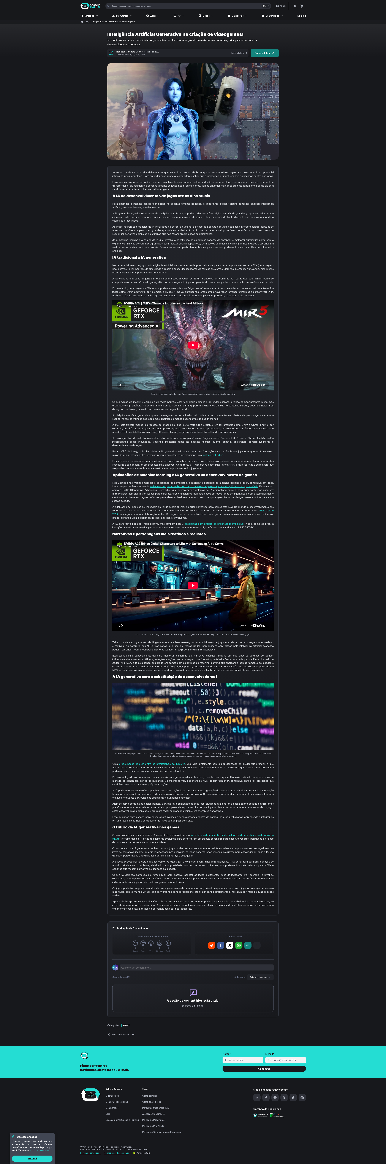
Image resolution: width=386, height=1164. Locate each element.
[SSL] (260, 1115)
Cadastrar (264, 1068)
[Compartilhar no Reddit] (211, 945)
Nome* (227, 1053)
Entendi (32, 1158)
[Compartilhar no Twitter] (229, 945)
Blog (303, 15)
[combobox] (260, 977)
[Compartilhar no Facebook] (220, 945)
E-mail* (269, 1053)
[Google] (277, 1115)
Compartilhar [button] (262, 53)
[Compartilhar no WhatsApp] (238, 945)
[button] (211, 945)
